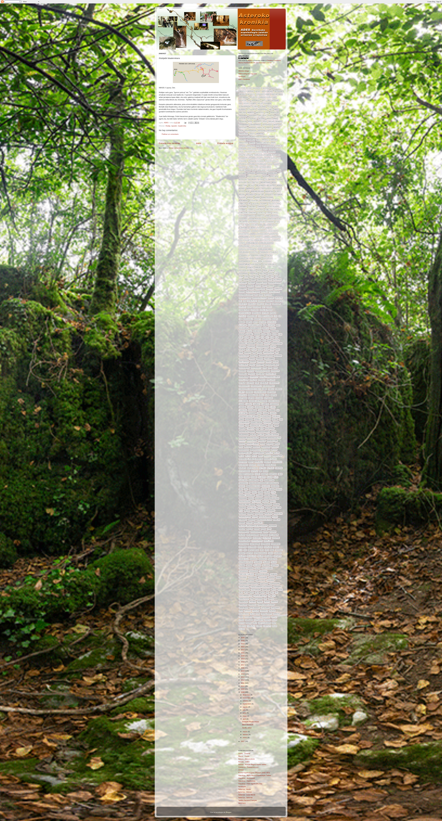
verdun (276, 614)
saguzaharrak (256, 532)
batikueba (243, 182)
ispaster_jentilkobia (247, 343)
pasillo (273, 501)
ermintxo (259, 237)
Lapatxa (250, 407)
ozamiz (274, 495)
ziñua (255, 623)
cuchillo (261, 213)
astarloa (278, 146)
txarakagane (274, 583)
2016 (243, 668)
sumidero (253, 559)
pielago (247, 510)
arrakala (265, 140)
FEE (263, 267)
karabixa (242, 371)
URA (265, 598)
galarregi (277, 279)
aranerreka (267, 124)
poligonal (271, 510)
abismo (257, 91)
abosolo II (251, 94)
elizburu (252, 228)
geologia (267, 295)
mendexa (275, 447)
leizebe (266, 413)
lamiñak (249, 404)
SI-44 (240, 550)
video (241, 617)
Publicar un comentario (170, 134)
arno (258, 140)
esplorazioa (244, 252)
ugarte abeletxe (260, 595)
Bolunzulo (250, 194)
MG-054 (254, 456)
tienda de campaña (246, 568)
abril (244, 719)
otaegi (260, 492)
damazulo (251, 216)
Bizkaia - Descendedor (246, 759)
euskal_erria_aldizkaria (261, 261)
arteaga (242, 146)
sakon (265, 532)
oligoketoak (254, 480)
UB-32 (257, 592)
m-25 (261, 428)
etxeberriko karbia (256, 255)
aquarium (242, 121)
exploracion (256, 264)
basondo (272, 179)
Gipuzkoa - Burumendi (246, 778)
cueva (268, 213)
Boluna (242, 194)
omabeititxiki (269, 480)
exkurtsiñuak (244, 264)
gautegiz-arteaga (253, 292)
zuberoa (242, 626)
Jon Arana (278, 355)
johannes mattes (266, 355)
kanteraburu (244, 368)
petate (267, 507)
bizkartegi (269, 191)
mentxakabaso (258, 453)
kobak (264, 389)
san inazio (264, 535)
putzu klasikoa (265, 516)
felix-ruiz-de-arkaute (247, 270)
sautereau (252, 547)
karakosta (275, 371)
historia (265, 313)
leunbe (275, 419)
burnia (257, 197)
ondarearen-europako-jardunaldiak (263, 483)
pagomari (258, 498)
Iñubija (168, 126)
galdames (243, 282)
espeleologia (244, 246)
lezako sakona (256, 422)
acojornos (260, 94)
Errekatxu (276, 237)
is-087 (241, 337)
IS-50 (259, 340)
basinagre (243, 179)
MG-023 (247, 456)
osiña (241, 492)
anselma (271, 115)
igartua (249, 322)
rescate (249, 529)
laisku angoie (274, 401)
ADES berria (243, 97)
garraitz (269, 289)
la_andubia (243, 401)
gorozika (242, 307)
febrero (246, 734)
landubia (242, 407)
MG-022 (241, 456)
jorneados (243, 358)
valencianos (244, 614)
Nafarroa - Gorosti (245, 792)
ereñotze (274, 234)
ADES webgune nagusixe (247, 74)
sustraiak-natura (246, 562)
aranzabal (243, 127)
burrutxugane (267, 197)
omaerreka (243, 483)
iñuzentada (257, 331)
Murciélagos (270, 465)
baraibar (242, 173)
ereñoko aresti (263, 234)
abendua (242, 91)
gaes (270, 279)
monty (250, 462)
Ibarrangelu (248, 319)
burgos (250, 197)
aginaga (262, 97)
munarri (252, 465)
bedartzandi (265, 182)
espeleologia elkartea (248, 249)
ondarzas (275, 486)
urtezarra (265, 608)
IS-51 (264, 340)
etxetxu (269, 255)
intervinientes (255, 328)
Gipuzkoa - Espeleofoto (246, 781)
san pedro (267, 538)
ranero (242, 523)
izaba (241, 352)
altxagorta (251, 109)
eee (260, 225)
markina (242, 444)
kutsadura (268, 398)
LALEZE (241, 404)
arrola (252, 143)
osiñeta (247, 492)
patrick (259, 504)
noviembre (247, 698)
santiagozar (244, 544)
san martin (257, 538)
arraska (273, 140)
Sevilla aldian (247, 728)
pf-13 (241, 510)
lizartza (242, 428)
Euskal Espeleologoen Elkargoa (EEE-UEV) (254, 773)
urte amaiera (255, 608)
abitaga (270, 91)
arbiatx (269, 127)
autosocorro (265, 167)
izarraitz (247, 352)
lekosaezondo (265, 416)
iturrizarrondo (262, 346)
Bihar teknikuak (247, 725)
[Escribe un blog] (191, 123)
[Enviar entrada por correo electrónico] (185, 123)
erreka (267, 237)
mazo (241, 447)
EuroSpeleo (267, 258)
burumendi (243, 200)
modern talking (270, 459)
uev (276, 592)
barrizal (242, 176)
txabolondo (260, 580)
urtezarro (275, 608)
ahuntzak (242, 100)
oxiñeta (267, 495)
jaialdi (259, 352)
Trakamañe (262, 577)
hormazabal (252, 316)
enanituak (261, 228)
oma (261, 480)
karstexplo (242, 786)
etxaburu (273, 252)
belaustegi (271, 185)
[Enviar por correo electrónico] (189, 123)
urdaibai (252, 601)
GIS (244, 301)
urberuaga (243, 601)
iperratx (266, 331)
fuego (270, 273)
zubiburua (251, 626)
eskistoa (267, 240)
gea (256, 295)
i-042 (275, 316)
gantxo (258, 286)
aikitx (264, 100)
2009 (243, 689)
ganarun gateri (274, 282)
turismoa (242, 580)
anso (278, 115)
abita (264, 91)
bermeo (242, 188)
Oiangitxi (264, 474)
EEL (264, 225)
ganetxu (250, 286)
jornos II (259, 358)
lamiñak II (256, 404)
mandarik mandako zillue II (270, 437)
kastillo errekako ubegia (270, 377)
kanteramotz (256, 368)
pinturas (255, 510)
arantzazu (277, 124)
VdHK (258, 614)
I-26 (240, 319)
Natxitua (254, 471)
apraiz (275, 118)
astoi (260, 149)
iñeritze (266, 328)
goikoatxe (279, 301)
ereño (252, 234)
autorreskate (252, 167)
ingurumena (244, 328)
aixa (240, 103)
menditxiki (266, 450)
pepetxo (261, 507)
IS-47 (245, 340)
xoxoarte (248, 617)
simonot (242, 553)
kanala (252, 365)
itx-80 (266, 349)
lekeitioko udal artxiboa (248, 416)
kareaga (251, 374)
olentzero (243, 480)
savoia (260, 547)
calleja (271, 203)
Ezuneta (250, 267)
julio (244, 710)
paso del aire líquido (247, 504)
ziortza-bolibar (264, 623)
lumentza (250, 428)
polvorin (242, 513)
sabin (269, 529)
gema (261, 295)
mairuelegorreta (263, 431)
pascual (265, 501)
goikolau (251, 304)
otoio (273, 492)
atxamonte (243, 158)
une (251, 598)
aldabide (267, 103)
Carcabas (252, 206)
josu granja (244, 361)
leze (247, 425)
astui (265, 149)
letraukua (266, 419)
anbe (267, 112)
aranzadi (252, 127)
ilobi (264, 325)
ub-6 (267, 592)
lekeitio (273, 413)
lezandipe (267, 422)
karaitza (250, 371)
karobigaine (243, 377)
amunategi (260, 112)
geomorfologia (245, 298)
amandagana (262, 109)
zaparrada (266, 617)
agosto (245, 707)
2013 (243, 677)
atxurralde (261, 164)
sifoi (262, 550)
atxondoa (260, 161)
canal (278, 203)
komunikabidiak (260, 392)
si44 (245, 550)
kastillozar (243, 380)
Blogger (228, 812)
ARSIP (273, 143)
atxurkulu (243, 164)
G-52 (240, 279)
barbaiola (251, 173)
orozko (264, 489)
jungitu (253, 361)
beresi (279, 185)
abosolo (242, 94)
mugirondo (243, 465)
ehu (274, 225)
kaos (275, 368)
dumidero (270, 222)
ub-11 (246, 592)
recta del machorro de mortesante (253, 525)
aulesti (277, 164)
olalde (269, 477)
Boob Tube (260, 194)
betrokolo (277, 188)
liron (276, 425)
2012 (243, 680)
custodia (242, 216)
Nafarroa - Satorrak (245, 797)
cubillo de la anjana (273, 210)
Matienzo (269, 444)
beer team (243, 185)
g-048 (241, 276)
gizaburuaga (252, 301)
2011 (243, 683)
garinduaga (260, 289)
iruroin (257, 334)
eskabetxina (249, 240)
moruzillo (259, 462)
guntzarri (257, 307)
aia (249, 100)
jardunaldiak (268, 352)
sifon (267, 550)
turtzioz (251, 580)
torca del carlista (246, 574)
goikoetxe (243, 304)
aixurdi (246, 103)
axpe (254, 170)
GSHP (249, 307)
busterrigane (265, 200)
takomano (258, 562)
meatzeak (248, 447)
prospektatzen (245, 516)
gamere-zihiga (261, 282)
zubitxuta (267, 626)
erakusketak (244, 234)
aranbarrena (255, 124)
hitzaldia (242, 316)
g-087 (251, 276)
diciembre (246, 695)
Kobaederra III (256, 386)
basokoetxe (262, 179)
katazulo (261, 380)
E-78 (244, 225)
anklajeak (262, 115)
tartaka (249, 565)
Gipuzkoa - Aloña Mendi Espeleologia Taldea (254, 775)
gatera (241, 292)
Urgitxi (267, 601)
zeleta (274, 620)
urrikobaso (243, 608)
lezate (241, 425)
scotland (268, 547)
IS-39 (240, 340)
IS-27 (267, 337)
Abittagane (278, 91)
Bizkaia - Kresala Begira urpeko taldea (252, 764)
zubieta (259, 626)
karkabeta (260, 374)
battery (256, 182)
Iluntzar (271, 325)
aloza (275, 106)
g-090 (262, 276)
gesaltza (278, 298)
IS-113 (252, 337)
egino (270, 225)
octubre (246, 701)
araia (265, 121)
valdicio (272, 611)
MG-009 (276, 453)
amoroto (250, 112)
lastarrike (262, 410)
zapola (274, 617)
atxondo (251, 161)
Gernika (271, 298)
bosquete (269, 194)
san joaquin (273, 535)
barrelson (272, 173)
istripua (260, 343)
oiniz (241, 477)
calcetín (255, 203)
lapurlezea (259, 407)
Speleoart (241, 76)
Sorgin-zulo (244, 559)
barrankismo (262, 173)
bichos (241, 191)
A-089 (249, 88)
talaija (273, 562)
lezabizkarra (244, 422)
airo (268, 100)
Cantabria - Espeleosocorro (248, 767)
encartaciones (245, 231)
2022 (243, 650)
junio (245, 713)
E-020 (277, 222)
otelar (267, 492)
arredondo (243, 143)
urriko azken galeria (266, 605)
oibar (280, 474)
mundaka (260, 465)
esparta (242, 243)
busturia (275, 200)
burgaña (242, 197)
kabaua (268, 361)
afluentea (254, 97)
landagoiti (274, 404)
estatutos (254, 252)
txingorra (277, 586)
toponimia (263, 571)
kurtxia (274, 395)
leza (281, 419)
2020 (243, 656)
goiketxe (269, 301)
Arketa (252, 134)
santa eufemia (257, 541)
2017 (243, 665)
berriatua (250, 188)
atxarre (252, 158)
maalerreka (182, 126)
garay (264, 286)
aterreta (271, 152)
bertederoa (267, 188)
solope (260, 556)
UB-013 (273, 589)
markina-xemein (253, 444)
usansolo (264, 611)
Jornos (252, 358)
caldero (263, 203)
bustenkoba (253, 200)
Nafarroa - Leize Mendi (246, 795)
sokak (270, 553)
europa (258, 258)
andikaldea (274, 112)
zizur (274, 623)
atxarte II (267, 158)
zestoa (241, 623)
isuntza (267, 343)
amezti (276, 109)
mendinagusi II (255, 450)
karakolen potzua (262, 371)
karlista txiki (271, 374)
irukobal (249, 334)
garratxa (278, 289)
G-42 (272, 276)
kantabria (260, 365)
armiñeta (242, 140)
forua (271, 270)
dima (264, 219)
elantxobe (243, 228)
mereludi (269, 453)
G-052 (246, 276)
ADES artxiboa (276, 94)
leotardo (249, 419)
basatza (266, 176)
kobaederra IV (268, 386)
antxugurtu (252, 118)
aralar (271, 121)
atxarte (260, 158)
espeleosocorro (265, 249)
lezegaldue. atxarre (258, 425)
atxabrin (276, 155)
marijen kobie (272, 440)
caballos (242, 203)
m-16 (257, 428)
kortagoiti (271, 392)
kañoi (270, 368)
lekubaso (276, 416)
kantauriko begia (272, 365)
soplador (268, 556)
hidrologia (256, 313)
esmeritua (276, 240)
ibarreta (257, 319)
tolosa (257, 568)
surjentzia (272, 559)
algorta (255, 106)
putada (255, 516)
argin (241, 131)
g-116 (267, 276)
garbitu (251, 289)
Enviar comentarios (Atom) (179, 148)
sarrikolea (265, 544)
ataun (241, 152)
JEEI (276, 352)
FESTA (259, 270)
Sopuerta (277, 556)
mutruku (270, 468)
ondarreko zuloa (253, 486)
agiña (269, 97)
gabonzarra (262, 279)
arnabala (251, 140)
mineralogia (277, 456)
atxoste (268, 161)
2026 (243, 638)
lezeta (270, 425)
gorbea (268, 304)
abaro (273, 88)
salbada (273, 532)
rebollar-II (258, 523)
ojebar (246, 477)
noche (265, 471)
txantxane (264, 583)
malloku (260, 434)
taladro (266, 562)
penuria (276, 504)
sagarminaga (244, 532)
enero (245, 737)
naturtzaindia (244, 471)
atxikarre (243, 161)
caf (249, 203)
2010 (243, 686)
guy (263, 307)
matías (262, 444)
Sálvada (242, 535)
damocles (260, 216)
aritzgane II (271, 131)
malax (273, 431)
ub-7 (272, 592)
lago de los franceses (258, 401)
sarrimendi (275, 544)
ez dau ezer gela (269, 264)
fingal (265, 270)
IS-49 (254, 340)
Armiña (271, 137)
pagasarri (243, 498)
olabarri (261, 477)
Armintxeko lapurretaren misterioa (253, 137)
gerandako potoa (259, 298)
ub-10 (241, 592)
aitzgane (275, 100)
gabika (253, 279)
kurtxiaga (243, 398)
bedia (274, 182)
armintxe (259, 134)
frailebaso (253, 273)
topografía (253, 571)
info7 (278, 325)
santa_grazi (268, 541)
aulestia (242, 167)
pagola (251, 498)
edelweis (254, 225)
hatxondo (254, 310)
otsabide (259, 495)
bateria (280, 179)
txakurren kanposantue (248, 583)
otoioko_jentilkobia (247, 495)
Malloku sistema (272, 434)
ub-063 (280, 589)
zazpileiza (249, 620)
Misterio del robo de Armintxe (251, 459)
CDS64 (241, 770)
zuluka (241, 629)
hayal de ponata (266, 310)
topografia (243, 571)
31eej (244, 88)
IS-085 (280, 334)
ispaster (174, 126)
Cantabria (243, 206)
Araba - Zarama (244, 753)
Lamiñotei (265, 404)
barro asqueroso (254, 176)
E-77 (240, 225)
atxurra (252, 164)
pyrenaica (243, 520)
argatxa (276, 127)
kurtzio (251, 398)
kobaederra (274, 383)
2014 (243, 674)
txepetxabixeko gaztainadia (261, 586)
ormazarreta (254, 489)
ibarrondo (266, 319)
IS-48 (250, 340)
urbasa (271, 598)
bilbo (248, 191)
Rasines (249, 523)
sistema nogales (260, 553)
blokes (277, 191)
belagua (251, 185)
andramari (253, 115)
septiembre (247, 704)
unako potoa (244, 598)
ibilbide (242, 322)
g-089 (257, 276)
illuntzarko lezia (255, 325)
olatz (276, 477)
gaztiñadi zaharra (246, 295)
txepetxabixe (244, 586)
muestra (267, 462)
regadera (273, 525)
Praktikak (268, 513)
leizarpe (252, 413)
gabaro (246, 279)
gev (240, 301)
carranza (261, 206)
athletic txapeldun (254, 155)
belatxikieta (261, 185)
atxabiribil (268, 155)
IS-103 (246, 337)
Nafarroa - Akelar (244, 789)
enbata (269, 228)
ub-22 (252, 592)
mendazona (265, 447)
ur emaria (258, 598)
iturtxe (273, 346)
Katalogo (253, 380)
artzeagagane (268, 146)
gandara (242, 286)
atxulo (275, 161)
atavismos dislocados (253, 152)
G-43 (276, 276)
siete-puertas (253, 550)
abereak (250, 91)
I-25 (280, 316)
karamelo (243, 374)
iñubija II (242, 331)
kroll (261, 395)
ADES (250, 60)
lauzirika (271, 410)
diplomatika (243, 222)
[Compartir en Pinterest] (198, 123)
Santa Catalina (244, 541)
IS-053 (269, 334)
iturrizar (251, 346)
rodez (263, 529)
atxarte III (276, 158)
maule (277, 444)
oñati (241, 489)
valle (252, 614)
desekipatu (243, 219)
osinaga (279, 489)
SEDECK (276, 547)
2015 (243, 671)
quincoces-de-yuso (264, 520)
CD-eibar (242, 210)
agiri (274, 97)
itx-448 (260, 349)
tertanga (274, 565)
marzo (245, 731)
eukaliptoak (244, 258)
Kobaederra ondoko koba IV (250, 389)
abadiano (265, 88)
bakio (279, 170)
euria (252, 258)
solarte (242, 556)
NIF (260, 471)
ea (249, 225)
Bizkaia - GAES (243, 762)
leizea (259, 413)
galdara (251, 282)
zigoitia (248, 623)
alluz (269, 106)
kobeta (241, 392)
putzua (275, 516)
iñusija (249, 331)
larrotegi (243, 410)
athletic (242, 155)
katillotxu (271, 380)
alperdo (242, 109)
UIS (269, 595)
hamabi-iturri (244, 310)
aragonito (257, 121)
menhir (274, 450)
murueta (242, 468)
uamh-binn (266, 589)
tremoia (271, 577)
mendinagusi (244, 450)
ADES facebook (244, 79)
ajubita (253, 103)
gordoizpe (276, 304)
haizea (269, 307)
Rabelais (276, 520)
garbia (271, 286)
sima (272, 550)
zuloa (274, 626)
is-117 (257, 337)
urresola (252, 605)
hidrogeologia (245, 313)
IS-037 (263, 334)
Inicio (198, 143)
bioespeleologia (257, 191)
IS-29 (276, 337)
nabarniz (278, 468)
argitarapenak (250, 131)
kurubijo (259, 398)
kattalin (242, 383)
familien (258, 267)
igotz (255, 322)
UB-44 (262, 592)
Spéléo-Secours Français (247, 800)
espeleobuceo (252, 243)
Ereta (252, 237)
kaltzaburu (243, 365)
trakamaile (252, 577)
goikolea (260, 304)
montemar (243, 462)
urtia (241, 611)
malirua (253, 434)
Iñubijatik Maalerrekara (250, 722)
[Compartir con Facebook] (196, 123)
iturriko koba (277, 343)
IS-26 (262, 337)
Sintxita (250, 553)
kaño (265, 368)
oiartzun (273, 474)
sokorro (277, 553)
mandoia (242, 440)
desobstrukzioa (255, 219)
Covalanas (259, 210)
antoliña (242, 118)
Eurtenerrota (244, 261)
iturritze (242, 346)
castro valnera (272, 206)
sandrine (276, 538)
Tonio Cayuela (267, 568)
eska (241, 240)
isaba (269, 340)
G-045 (276, 273)
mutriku (262, 468)
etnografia (263, 252)
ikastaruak (271, 322)
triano (278, 577)
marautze (262, 440)
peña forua (251, 507)
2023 (243, 647)
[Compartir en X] (194, 123)
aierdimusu (255, 100)
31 (240, 88)
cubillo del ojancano (247, 213)
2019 (243, 659)
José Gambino (269, 358)
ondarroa (266, 486)
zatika (241, 620)
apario (269, 118)
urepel (260, 601)
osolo (254, 492)
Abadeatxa (257, 88)
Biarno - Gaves (243, 756)
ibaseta (275, 319)
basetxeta (274, 176)
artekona (250, 146)
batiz (250, 182)
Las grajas (252, 410)
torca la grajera (262, 574)
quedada (251, 520)
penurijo (242, 507)
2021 (243, 653)
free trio (262, 273)
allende (262, 106)
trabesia (273, 574)
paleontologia (244, 501)
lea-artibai (243, 413)
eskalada (258, 240)
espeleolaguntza (266, 243)
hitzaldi (273, 313)
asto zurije (252, 149)
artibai (258, 146)
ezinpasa (242, 267)
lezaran (276, 422)
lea (278, 410)
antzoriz (261, 118)
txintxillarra (244, 589)
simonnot (279, 550)
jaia (254, 352)
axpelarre (261, 170)
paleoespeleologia (271, 498)
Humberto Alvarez (265, 316)
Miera (260, 456)
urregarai (243, 605)
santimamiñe (255, 544)
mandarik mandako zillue (249, 437)
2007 (243, 741)
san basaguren (253, 535)
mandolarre (252, 440)
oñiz (246, 489)
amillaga (242, 112)
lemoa (241, 419)
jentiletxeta (244, 355)
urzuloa (255, 611)
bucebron (278, 194)
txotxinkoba (256, 589)
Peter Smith (276, 507)
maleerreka (244, 434)
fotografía (243, 273)
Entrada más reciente (169, 143)
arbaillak (261, 127)
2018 (243, 662)
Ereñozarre (244, 237)
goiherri (261, 301)
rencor (242, 529)
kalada (275, 361)
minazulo (267, 456)
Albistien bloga (243, 71)
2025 (243, 641)
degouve (274, 216)
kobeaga (278, 389)
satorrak (242, 547)
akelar (260, 103)
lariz (267, 407)
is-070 (274, 334)
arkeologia (243, 134)
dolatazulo (253, 222)
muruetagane (252, 468)
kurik (267, 395)
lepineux (257, 419)
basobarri (252, 179)
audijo (269, 164)
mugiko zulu (277, 462)
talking (242, 565)
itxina (272, 349)
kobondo (249, 392)
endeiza (255, 231)
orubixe (271, 489)
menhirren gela (245, 453)
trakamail (243, 577)
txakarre (270, 580)
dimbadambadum (274, 219)
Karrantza (254, 377)
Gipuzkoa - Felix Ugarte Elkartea (250, 784)
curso (274, 213)
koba (257, 383)
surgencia (263, 559)
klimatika (250, 383)
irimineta (275, 331)
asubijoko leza (275, 149)
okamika (254, 477)
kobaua (271, 389)
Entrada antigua (225, 143)
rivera (256, 529)
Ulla (273, 595)
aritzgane (262, 131)
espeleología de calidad (260, 246)
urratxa (274, 601)
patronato (268, 504)
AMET (270, 109)
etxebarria (243, 255)
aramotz (278, 121)
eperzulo (263, 231)
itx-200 (254, 349)
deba (268, 216)
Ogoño (257, 474)
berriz (258, 188)
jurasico (260, 361)
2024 (243, 644)
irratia (241, 334)
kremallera (253, 395)
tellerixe (266, 565)
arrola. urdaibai (263, 143)
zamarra (257, 617)
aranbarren (244, 124)
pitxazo (263, 510)
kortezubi (243, 395)
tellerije (257, 565)
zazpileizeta (258, 620)
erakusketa (273, 231)
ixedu (278, 349)
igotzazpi (262, 322)
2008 (243, 692)
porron (250, 513)
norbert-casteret (246, 474)
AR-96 (250, 121)
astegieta (242, 149)
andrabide (243, 115)
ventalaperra (266, 614)
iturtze (242, 349)
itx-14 (248, 349)
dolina (262, 222)
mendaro (256, 447)
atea (265, 152)
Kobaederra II (244, 386)
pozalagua (259, 513)
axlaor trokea (245, 170)
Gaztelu (264, 292)
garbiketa (243, 289)
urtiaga (247, 611)
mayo (245, 716)
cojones (250, 210)
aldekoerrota (244, 106)
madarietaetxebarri (247, 431)
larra (272, 407)
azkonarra (271, 170)
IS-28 (272, 337)
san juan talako (245, 538)
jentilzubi (254, 355)
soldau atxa (251, 556)
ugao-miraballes (245, 595)
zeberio (267, 620)
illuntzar (243, 325)
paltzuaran (256, 501)
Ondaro (242, 486)
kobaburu (264, 383)
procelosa (278, 513)
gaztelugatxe (274, 292)
